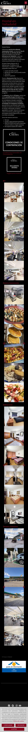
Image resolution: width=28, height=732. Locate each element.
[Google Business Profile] (12, 706)
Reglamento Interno (14, 173)
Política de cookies (18, 721)
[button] (2, 11)
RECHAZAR (21, 725)
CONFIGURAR (8, 725)
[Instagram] (16, 706)
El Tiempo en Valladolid (7, 656)
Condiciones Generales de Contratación (12, 153)
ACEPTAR (14, 729)
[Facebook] (9, 706)
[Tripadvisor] (20, 706)
